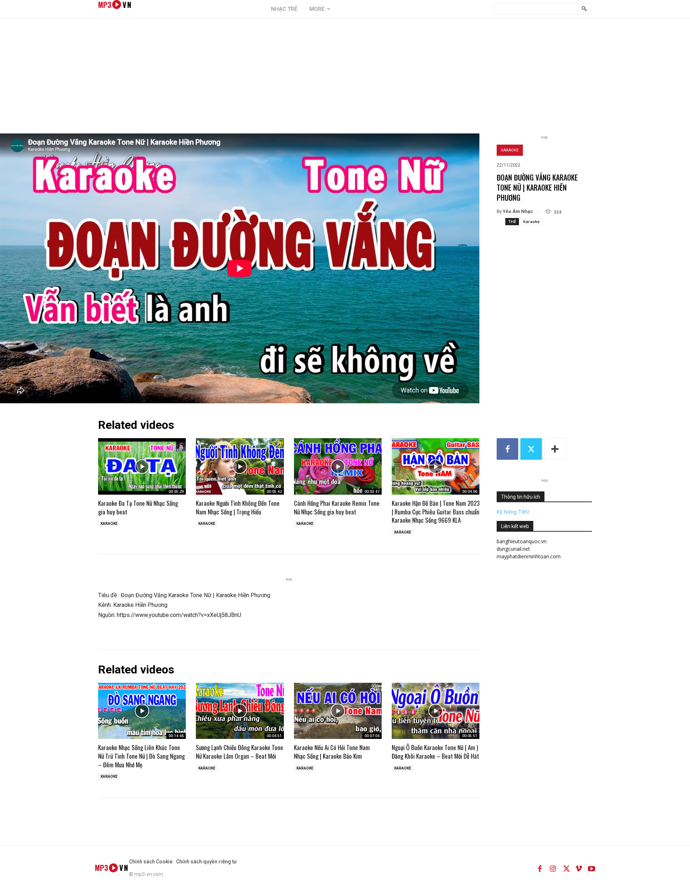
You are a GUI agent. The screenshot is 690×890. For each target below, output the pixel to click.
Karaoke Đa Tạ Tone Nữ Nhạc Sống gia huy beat (138, 507)
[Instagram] (552, 867)
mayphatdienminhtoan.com (529, 556)
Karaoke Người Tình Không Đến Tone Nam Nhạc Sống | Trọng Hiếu (238, 507)
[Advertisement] (345, 79)
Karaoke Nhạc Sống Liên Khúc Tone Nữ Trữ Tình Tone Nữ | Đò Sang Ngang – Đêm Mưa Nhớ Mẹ (141, 756)
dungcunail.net (513, 548)
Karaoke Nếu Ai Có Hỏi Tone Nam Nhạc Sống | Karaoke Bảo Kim (332, 751)
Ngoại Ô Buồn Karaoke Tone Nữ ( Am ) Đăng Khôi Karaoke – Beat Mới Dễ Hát (435, 751)
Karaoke (510, 150)
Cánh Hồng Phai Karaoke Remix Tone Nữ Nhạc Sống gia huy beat (337, 507)
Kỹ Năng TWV (513, 512)
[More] (555, 449)
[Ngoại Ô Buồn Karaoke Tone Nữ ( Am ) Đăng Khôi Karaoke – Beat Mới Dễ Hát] (435, 711)
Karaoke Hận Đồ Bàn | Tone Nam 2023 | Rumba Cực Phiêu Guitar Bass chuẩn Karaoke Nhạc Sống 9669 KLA (435, 512)
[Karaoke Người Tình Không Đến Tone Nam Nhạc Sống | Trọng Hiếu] (240, 466)
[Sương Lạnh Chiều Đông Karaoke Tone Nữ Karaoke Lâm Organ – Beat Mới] (240, 711)
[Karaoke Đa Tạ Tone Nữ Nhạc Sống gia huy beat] (142, 466)
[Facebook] (507, 449)
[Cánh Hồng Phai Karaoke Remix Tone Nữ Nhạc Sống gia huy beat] (338, 466)
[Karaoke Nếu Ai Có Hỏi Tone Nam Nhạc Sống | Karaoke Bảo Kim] (338, 711)
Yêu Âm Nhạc (518, 211)
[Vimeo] (578, 867)
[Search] (584, 9)
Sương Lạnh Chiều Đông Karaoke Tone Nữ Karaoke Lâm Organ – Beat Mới (239, 751)
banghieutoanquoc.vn (522, 541)
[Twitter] (531, 449)
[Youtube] (591, 867)
